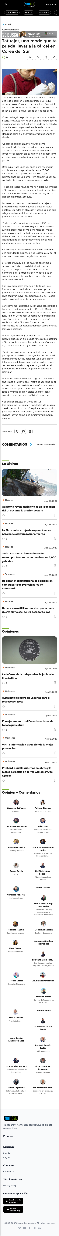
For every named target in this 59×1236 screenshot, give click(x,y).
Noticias (29, 12)
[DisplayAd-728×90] (29, 34)
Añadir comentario (46, 444)
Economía (44, 12)
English (6, 1157)
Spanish (7, 1153)
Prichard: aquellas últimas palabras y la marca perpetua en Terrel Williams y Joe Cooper (27, 771)
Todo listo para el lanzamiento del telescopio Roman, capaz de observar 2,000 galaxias (29, 557)
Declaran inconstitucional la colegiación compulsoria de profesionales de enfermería (27, 584)
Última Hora (12, 12)
